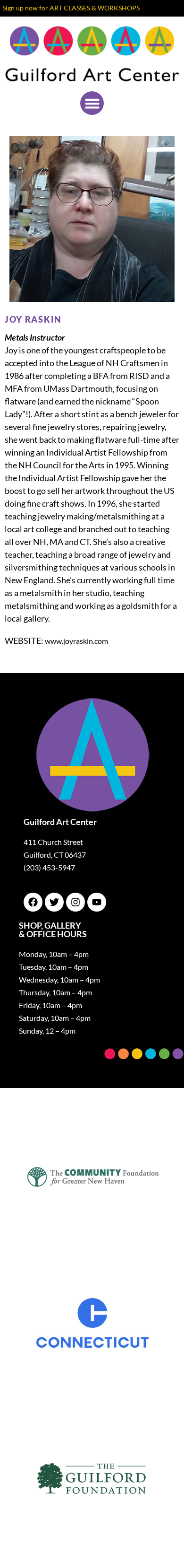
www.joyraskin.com (76, 640)
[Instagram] (75, 902)
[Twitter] (54, 902)
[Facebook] (33, 902)
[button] (92, 103)
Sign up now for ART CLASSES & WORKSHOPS (71, 8)
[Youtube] (96, 902)
